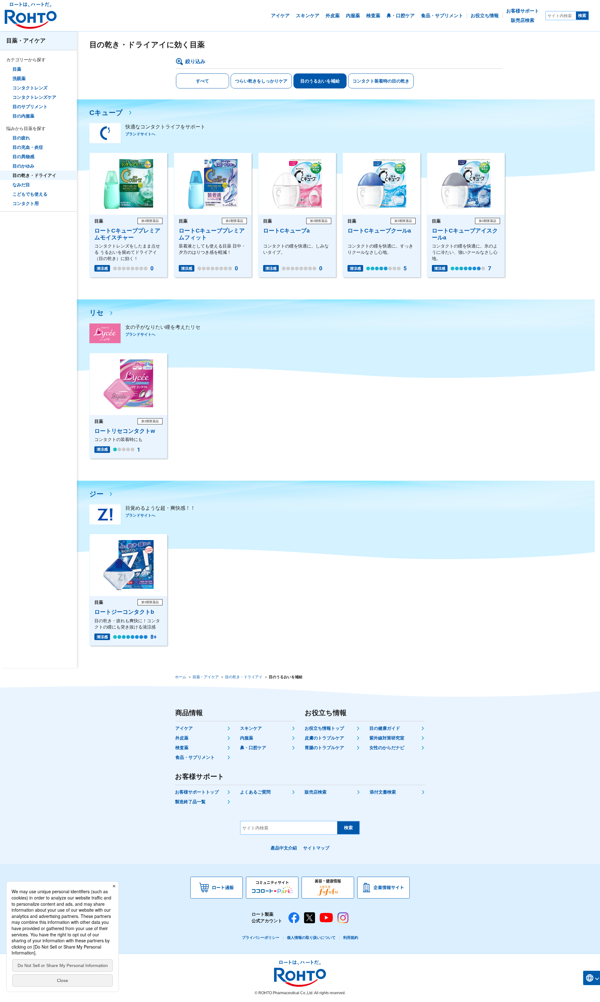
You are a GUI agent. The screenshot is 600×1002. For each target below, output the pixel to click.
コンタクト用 (25, 203)
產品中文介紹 (284, 847)
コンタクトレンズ (30, 87)
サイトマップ (316, 847)
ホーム (180, 677)
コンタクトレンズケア (34, 97)
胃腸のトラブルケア (324, 747)
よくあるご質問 (255, 791)
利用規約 (350, 937)
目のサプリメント (30, 106)
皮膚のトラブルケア (324, 737)
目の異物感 (23, 156)
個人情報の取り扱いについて (311, 937)
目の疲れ (21, 137)
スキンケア (251, 728)
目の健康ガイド (384, 728)
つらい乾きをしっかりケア (261, 80)
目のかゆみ (23, 165)
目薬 (16, 69)
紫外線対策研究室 (386, 737)
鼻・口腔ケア (253, 747)
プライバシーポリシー (260, 937)
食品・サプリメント (195, 757)
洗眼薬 (19, 78)
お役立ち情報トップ (324, 728)
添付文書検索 (383, 791)
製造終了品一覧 (190, 801)
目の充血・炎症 (27, 147)
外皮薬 (181, 737)
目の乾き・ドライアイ (34, 175)
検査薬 (181, 747)
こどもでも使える (30, 194)
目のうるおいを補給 (320, 80)
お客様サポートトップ (197, 791)
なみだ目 (21, 184)
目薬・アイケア (26, 41)
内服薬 (246, 737)
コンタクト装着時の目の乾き (380, 80)
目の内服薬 (23, 115)
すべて (202, 80)
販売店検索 (316, 791)
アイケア (184, 728)
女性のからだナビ (386, 747)
